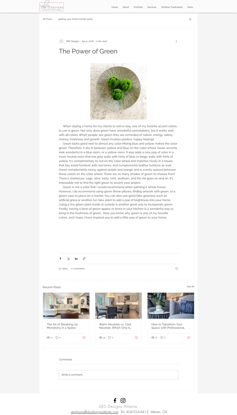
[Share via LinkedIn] (76, 258)
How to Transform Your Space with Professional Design (167, 326)
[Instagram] (123, 400)
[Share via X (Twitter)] (68, 258)
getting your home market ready (75, 19)
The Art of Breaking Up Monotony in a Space (62, 326)
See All (190, 286)
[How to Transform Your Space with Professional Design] (171, 306)
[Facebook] (115, 400)
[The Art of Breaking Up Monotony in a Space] (66, 306)
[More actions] (176, 41)
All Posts (47, 19)
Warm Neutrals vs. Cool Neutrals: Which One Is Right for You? (115, 326)
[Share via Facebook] (60, 258)
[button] (190, 19)
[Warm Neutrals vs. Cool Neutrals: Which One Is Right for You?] (118, 306)
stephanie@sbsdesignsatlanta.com (94, 412)
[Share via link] (84, 258)
